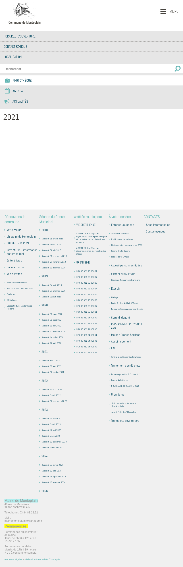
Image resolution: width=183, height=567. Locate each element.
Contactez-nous (15, 46)
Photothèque (22, 80)
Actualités (20, 101)
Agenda (17, 91)
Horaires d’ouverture (19, 36)
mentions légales (13, 559)
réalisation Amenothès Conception (43, 559)
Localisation (13, 56)
